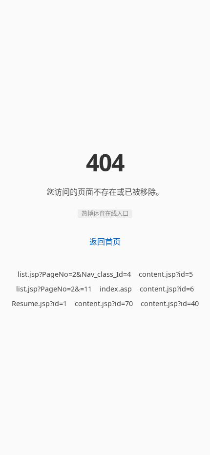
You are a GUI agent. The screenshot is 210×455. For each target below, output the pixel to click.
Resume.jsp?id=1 (39, 303)
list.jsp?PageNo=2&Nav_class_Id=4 (74, 274)
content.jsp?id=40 (170, 303)
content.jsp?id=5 (166, 274)
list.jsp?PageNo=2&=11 (54, 288)
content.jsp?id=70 (104, 303)
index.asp (116, 288)
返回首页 (105, 241)
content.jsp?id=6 (167, 288)
